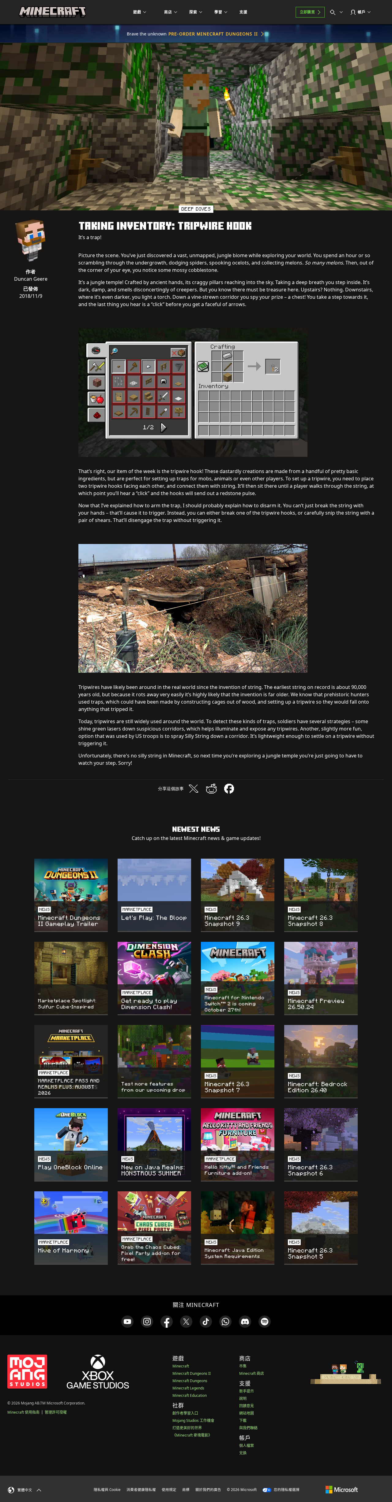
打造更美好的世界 (187, 1427)
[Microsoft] (342, 1489)
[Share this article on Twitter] (193, 789)
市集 (243, 1366)
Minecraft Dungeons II (191, 1373)
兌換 (243, 1453)
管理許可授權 (56, 1412)
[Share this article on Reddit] (211, 789)
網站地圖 (246, 1413)
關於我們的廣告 (208, 1489)
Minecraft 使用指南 (23, 1412)
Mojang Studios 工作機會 (193, 1420)
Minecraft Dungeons (189, 1380)
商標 (186, 1489)
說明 (243, 1398)
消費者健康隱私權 (141, 1489)
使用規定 (169, 1489)
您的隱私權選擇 (286, 1489)
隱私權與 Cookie (107, 1489)
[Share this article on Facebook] (229, 789)
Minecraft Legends (188, 1388)
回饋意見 (246, 1405)
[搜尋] (338, 12)
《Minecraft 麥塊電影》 (192, 1435)
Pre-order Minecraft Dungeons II (213, 34)
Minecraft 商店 (251, 1373)
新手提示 (246, 1391)
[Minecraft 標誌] (52, 12)
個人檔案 (246, 1445)
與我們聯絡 (248, 1427)
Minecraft (180, 1366)
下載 (243, 1420)
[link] (127, 1321)
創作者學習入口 (185, 1413)
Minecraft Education (189, 1395)
